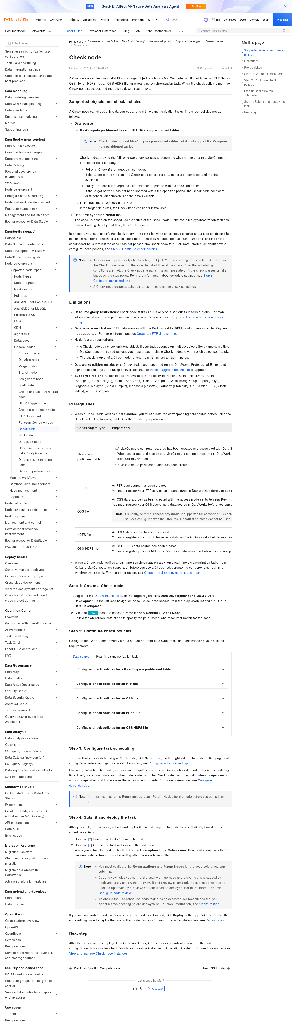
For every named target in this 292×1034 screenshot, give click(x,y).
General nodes (214, 41)
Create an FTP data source (156, 333)
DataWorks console (108, 595)
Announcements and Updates (166, 31)
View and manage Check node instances (98, 953)
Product (224, 68)
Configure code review (115, 893)
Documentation (15, 31)
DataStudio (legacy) (133, 41)
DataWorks (37, 31)
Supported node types (189, 41)
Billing (125, 31)
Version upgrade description (170, 369)
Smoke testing (209, 904)
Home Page (76, 41)
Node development (160, 41)
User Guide (74, 31)
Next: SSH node (214, 968)
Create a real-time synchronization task (172, 572)
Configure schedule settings (169, 763)
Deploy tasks (215, 920)
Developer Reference (101, 31)
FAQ (137, 31)
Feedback (157, 988)
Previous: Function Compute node (97, 968)
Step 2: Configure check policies (134, 249)
